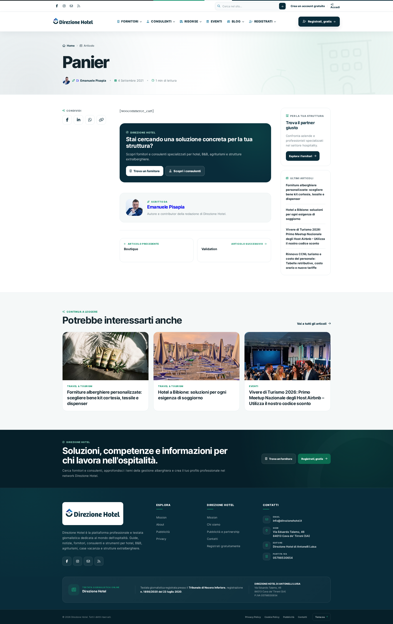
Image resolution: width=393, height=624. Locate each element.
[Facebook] (56, 6)
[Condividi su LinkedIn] (78, 120)
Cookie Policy (272, 617)
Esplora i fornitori (300, 156)
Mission (161, 517)
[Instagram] (64, 6)
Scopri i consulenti (187, 171)
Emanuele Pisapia (166, 207)
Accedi (335, 7)
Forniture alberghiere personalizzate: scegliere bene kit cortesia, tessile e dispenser (104, 398)
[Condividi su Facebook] (67, 120)
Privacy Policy (253, 617)
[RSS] (78, 6)
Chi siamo (213, 524)
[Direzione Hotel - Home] (82, 21)
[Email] (71, 6)
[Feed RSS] (98, 561)
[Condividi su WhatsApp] (90, 120)
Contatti (212, 539)
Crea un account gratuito (308, 6)
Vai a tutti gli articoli (312, 323)
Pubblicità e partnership (223, 531)
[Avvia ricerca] (282, 6)
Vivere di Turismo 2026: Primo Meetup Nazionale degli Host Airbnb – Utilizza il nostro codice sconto (286, 398)
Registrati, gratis (312, 458)
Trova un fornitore (147, 171)
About (160, 524)
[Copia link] (101, 120)
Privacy (161, 539)
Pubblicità (163, 531)
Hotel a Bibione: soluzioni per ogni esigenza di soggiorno (304, 214)
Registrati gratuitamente (223, 546)
